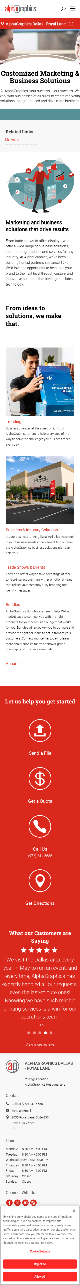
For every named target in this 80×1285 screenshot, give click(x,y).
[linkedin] (25, 1203)
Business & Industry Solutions (32, 529)
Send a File (40, 753)
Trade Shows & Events (25, 567)
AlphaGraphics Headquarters (45, 1084)
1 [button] (29, 1033)
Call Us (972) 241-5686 (27, 1104)
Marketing (12, 139)
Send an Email (21, 1110)
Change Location (36, 1079)
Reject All (40, 1264)
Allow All (39, 1277)
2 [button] (34, 1033)
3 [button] (40, 1033)
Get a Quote (40, 801)
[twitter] (17, 1203)
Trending (13, 421)
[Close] (74, 1210)
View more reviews (40, 1044)
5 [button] (51, 1033)
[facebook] (9, 1203)
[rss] (33, 1203)
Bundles (13, 604)
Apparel (13, 663)
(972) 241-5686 (40, 855)
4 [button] (45, 1033)
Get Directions (40, 903)
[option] (40, 987)
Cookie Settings (40, 1251)
